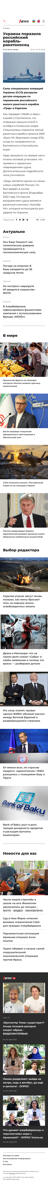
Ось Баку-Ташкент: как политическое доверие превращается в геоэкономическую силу (19, 247)
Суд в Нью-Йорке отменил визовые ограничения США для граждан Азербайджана (22, 922)
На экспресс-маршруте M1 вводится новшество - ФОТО (19, 289)
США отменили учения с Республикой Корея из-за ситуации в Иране (23, 484)
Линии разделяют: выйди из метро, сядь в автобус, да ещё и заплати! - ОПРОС (23, 1082)
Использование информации (16, 1158)
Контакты (7, 1164)
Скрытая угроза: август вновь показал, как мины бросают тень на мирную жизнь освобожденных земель (22, 601)
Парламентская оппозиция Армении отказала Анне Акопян (21, 937)
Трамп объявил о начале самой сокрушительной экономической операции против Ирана (23, 954)
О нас (5, 1161)
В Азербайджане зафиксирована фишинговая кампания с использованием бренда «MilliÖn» (22, 311)
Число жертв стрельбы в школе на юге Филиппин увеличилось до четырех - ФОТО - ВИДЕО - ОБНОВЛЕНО (23, 905)
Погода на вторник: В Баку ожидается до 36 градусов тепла (17, 269)
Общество (7, 261)
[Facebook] (16, 219)
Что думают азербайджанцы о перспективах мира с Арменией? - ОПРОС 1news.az (23, 1134)
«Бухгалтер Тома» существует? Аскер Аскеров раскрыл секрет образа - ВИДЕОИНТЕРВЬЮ (23, 1028)
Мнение (6, 237)
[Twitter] (20, 219)
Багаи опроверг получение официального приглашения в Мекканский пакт (19, 434)
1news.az (12, 1173)
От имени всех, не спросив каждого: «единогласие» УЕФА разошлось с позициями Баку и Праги (24, 772)
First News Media (10, 49)
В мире (6, 28)
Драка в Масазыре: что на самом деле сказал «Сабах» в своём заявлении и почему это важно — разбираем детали (23, 658)
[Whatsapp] (23, 219)
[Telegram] (27, 219)
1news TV (6, 1017)
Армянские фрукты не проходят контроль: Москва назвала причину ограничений (21, 383)
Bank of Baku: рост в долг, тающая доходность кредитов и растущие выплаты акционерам (23, 829)
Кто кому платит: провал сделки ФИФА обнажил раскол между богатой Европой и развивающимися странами (24, 715)
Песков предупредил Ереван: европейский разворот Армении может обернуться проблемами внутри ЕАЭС (24, 534)
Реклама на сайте (11, 1155)
